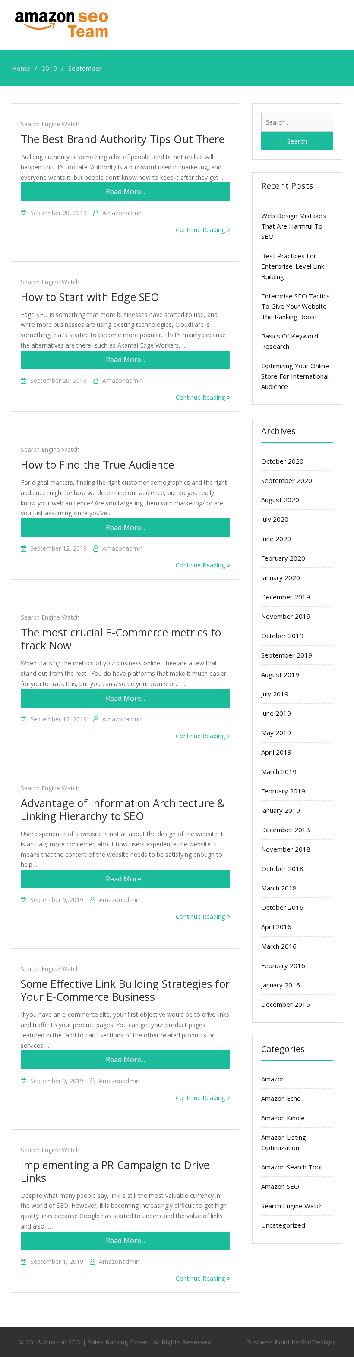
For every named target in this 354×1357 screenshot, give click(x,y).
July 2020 (274, 519)
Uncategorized (283, 1225)
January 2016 (280, 985)
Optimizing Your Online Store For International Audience (295, 376)
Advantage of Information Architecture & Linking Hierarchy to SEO (123, 809)
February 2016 (283, 965)
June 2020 (276, 538)
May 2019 (276, 732)
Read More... (125, 191)
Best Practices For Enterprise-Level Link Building (292, 266)
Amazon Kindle (283, 1117)
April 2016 (276, 926)
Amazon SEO (280, 1186)
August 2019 (280, 674)
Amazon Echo (281, 1098)
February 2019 (283, 791)
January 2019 (280, 810)
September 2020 (286, 480)
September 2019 (286, 655)
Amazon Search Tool (291, 1167)
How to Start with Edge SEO (90, 296)
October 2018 (282, 868)
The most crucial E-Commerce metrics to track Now (121, 638)
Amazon (273, 1079)
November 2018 (285, 849)
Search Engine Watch (50, 124)
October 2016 (282, 907)
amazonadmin (122, 213)
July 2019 (274, 693)
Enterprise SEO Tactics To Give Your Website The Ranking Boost (295, 306)
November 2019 (285, 616)
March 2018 (279, 888)
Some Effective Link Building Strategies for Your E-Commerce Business (125, 990)
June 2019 (276, 713)
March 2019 (279, 771)
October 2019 (282, 635)
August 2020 (280, 499)
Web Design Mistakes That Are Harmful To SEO (293, 226)
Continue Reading (201, 230)
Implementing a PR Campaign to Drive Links (115, 1171)
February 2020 (283, 558)
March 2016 (279, 946)
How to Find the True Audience (97, 464)
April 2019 (276, 752)
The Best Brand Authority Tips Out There (122, 139)
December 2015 (285, 1004)
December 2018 (285, 829)
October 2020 (282, 461)
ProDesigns (318, 1342)
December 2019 (285, 596)
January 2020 (280, 577)
